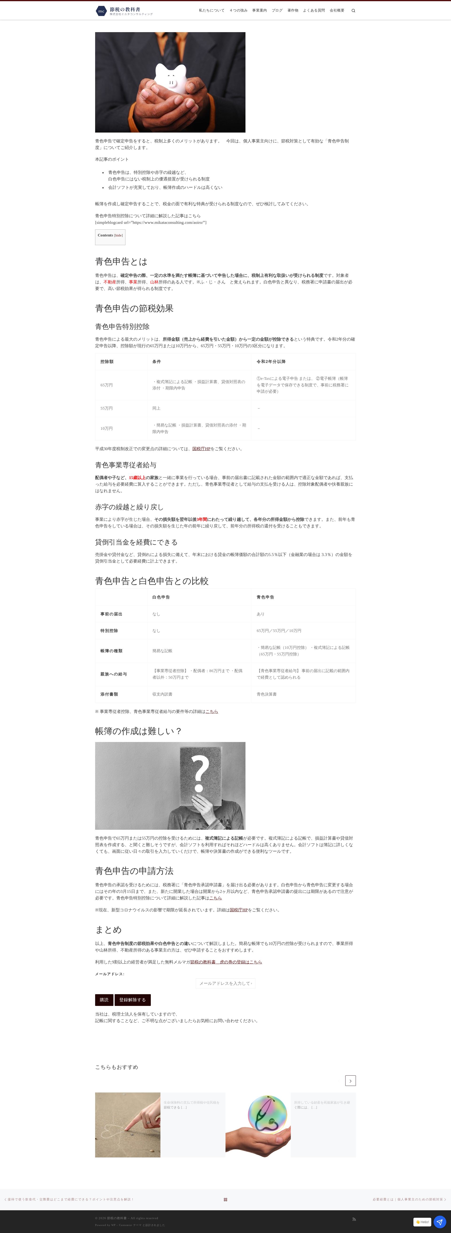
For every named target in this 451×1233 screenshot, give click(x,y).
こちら (212, 711)
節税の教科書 (117, 1218)
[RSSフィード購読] (354, 1219)
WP (113, 1225)
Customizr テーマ (130, 1225)
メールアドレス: (110, 974)
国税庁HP (201, 448)
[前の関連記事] (339, 1080)
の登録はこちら (226, 962)
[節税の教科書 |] (124, 10)
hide (118, 235)
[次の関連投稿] (350, 1080)
